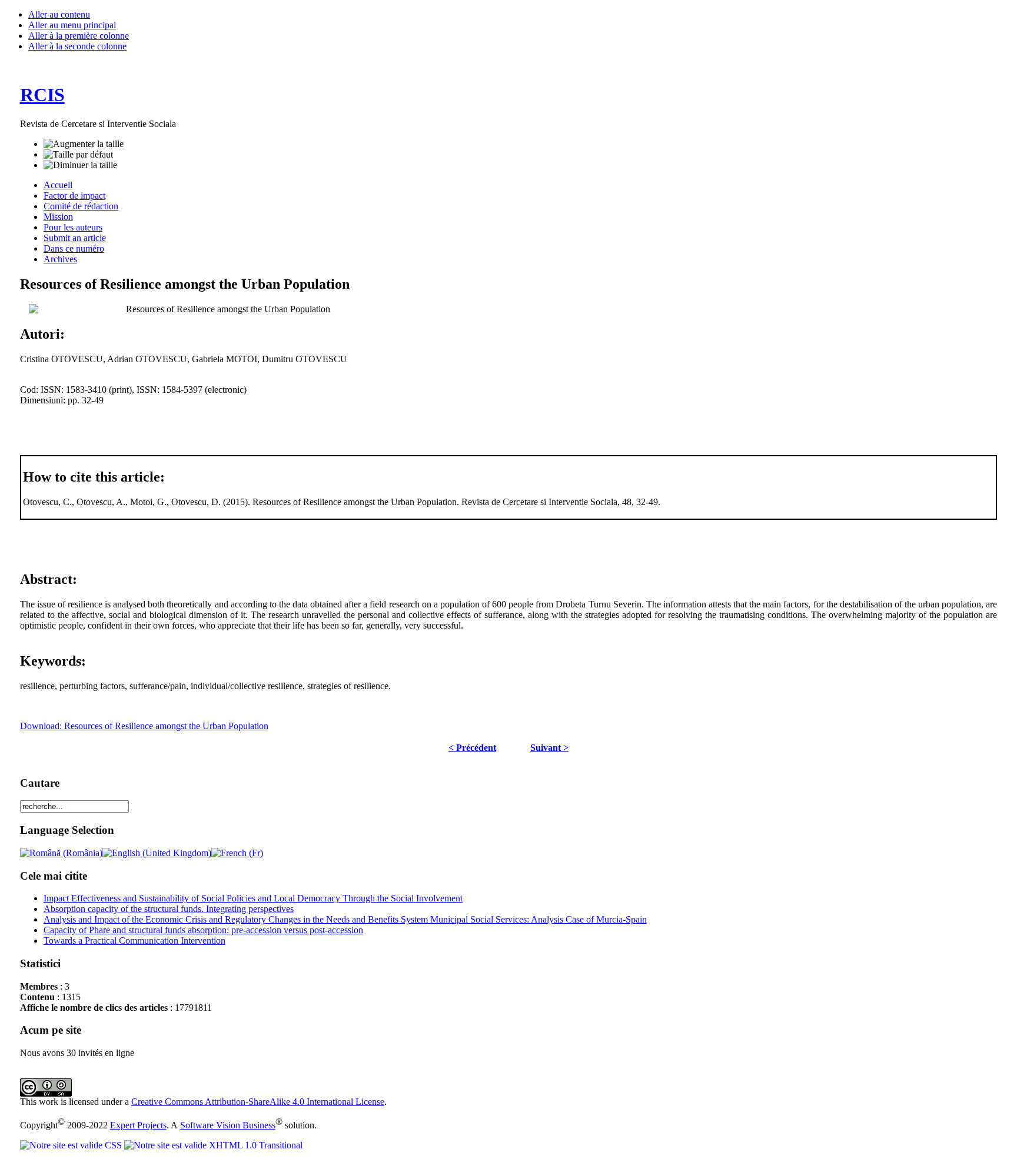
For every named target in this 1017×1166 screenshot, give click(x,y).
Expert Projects (138, 1125)
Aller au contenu (59, 14)
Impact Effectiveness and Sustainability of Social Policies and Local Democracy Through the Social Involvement (253, 898)
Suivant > (549, 748)
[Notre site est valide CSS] (72, 1145)
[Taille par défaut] (78, 154)
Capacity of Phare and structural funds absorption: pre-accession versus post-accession (203, 930)
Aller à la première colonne (78, 36)
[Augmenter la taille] (84, 144)
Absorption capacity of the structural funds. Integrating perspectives (169, 909)
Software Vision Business (227, 1125)
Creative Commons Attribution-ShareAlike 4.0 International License (257, 1102)
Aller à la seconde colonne (77, 46)
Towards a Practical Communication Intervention (134, 941)
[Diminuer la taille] (80, 165)
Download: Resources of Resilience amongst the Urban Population (144, 726)
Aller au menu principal (72, 25)
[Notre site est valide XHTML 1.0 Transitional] (213, 1145)
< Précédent (472, 748)
